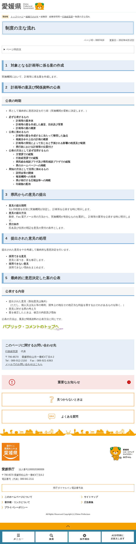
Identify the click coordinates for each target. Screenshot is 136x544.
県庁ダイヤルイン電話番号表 (68, 488)
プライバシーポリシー (16, 507)
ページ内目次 (13, 49)
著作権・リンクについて (17, 502)
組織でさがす (32, 16)
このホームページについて (18, 497)
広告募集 (88, 502)
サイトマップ (91, 497)
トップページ (17, 16)
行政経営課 (67, 16)
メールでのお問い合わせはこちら (23, 364)
